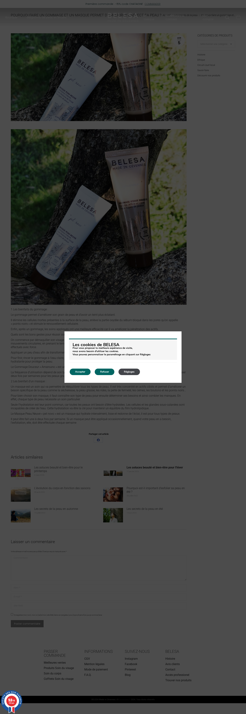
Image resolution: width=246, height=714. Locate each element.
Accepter (80, 371)
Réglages (129, 371)
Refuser (104, 371)
